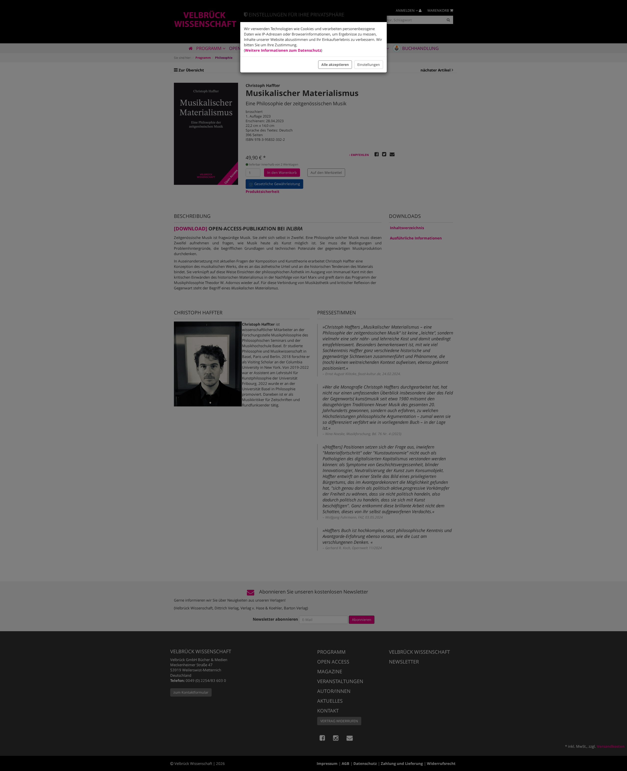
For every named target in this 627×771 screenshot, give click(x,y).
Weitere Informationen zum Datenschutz (283, 50)
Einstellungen (368, 64)
